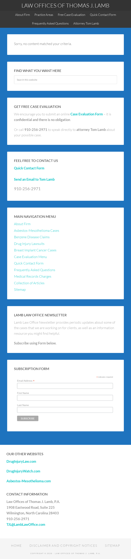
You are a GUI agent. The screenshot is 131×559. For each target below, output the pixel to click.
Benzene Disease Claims (32, 237)
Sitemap (20, 289)
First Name (23, 393)
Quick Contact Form (29, 168)
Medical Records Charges (32, 276)
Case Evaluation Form (86, 114)
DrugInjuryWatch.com (23, 471)
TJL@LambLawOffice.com (25, 524)
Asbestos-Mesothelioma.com (28, 481)
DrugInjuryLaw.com (21, 461)
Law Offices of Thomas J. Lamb (65, 5)
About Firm (22, 224)
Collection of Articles (29, 283)
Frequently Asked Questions (34, 270)
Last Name (23, 405)
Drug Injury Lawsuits (29, 243)
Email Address (25, 380)
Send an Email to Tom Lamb (34, 179)
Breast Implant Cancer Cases (35, 250)
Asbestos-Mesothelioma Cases (36, 230)
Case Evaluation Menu (30, 257)
